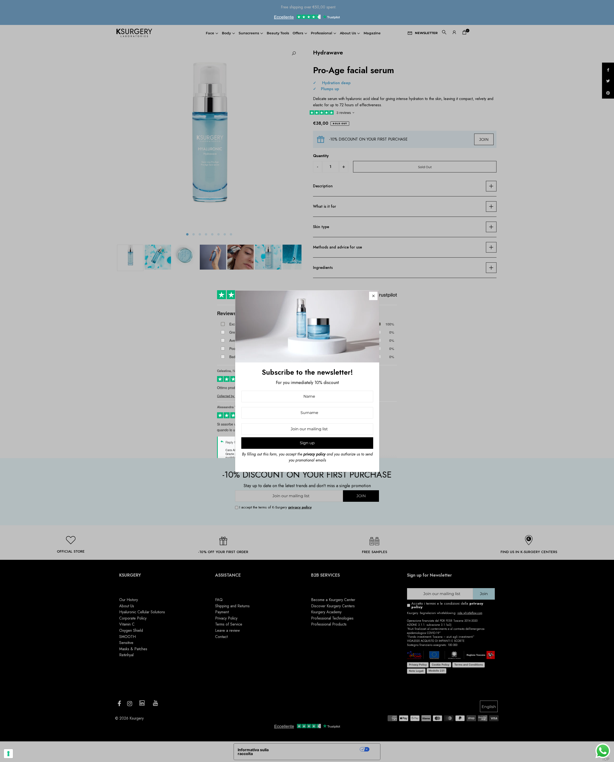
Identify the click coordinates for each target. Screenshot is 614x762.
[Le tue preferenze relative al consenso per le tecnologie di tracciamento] (8, 753)
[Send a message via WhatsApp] (603, 751)
